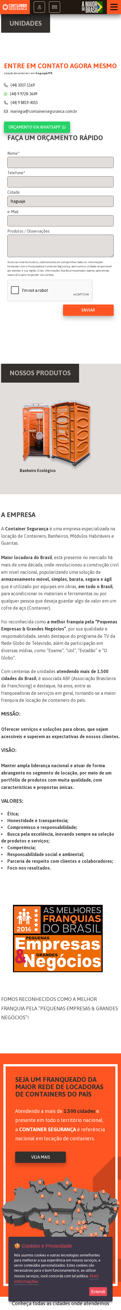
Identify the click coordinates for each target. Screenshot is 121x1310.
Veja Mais (40, 1157)
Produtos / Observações (28, 231)
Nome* (13, 153)
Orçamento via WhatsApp (34, 127)
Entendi (98, 1291)
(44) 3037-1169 (22, 85)
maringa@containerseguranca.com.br (43, 111)
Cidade (13, 192)
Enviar (88, 310)
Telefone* (16, 173)
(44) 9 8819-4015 (24, 102)
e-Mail (13, 212)
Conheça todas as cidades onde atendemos (60, 1303)
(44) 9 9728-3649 (23, 94)
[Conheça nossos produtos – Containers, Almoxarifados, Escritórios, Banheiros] (60, 438)
